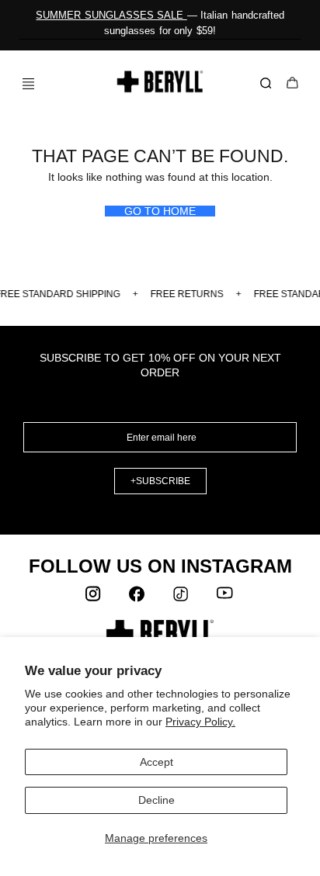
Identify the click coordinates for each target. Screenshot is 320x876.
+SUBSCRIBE (160, 481)
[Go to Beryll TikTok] (181, 597)
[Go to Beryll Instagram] (94, 597)
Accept (156, 762)
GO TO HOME (160, 211)
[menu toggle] (22, 83)
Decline (156, 800)
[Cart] (292, 84)
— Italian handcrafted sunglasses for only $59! (159, 22)
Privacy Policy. (200, 721)
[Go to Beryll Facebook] (138, 597)
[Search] (268, 84)
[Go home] (160, 81)
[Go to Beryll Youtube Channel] (225, 597)
